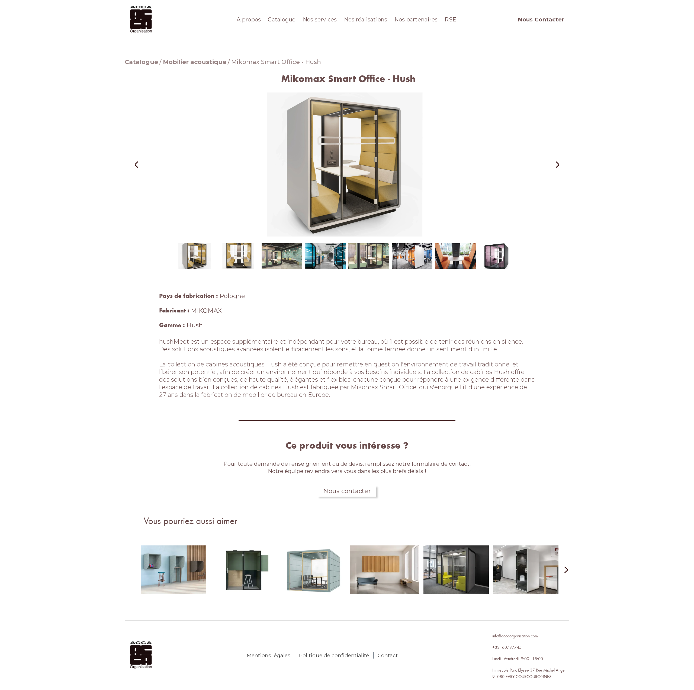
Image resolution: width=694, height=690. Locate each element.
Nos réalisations (365, 19)
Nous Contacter (541, 19)
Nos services (320, 19)
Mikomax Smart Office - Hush (276, 62)
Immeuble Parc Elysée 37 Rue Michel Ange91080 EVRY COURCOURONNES (528, 673)
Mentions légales (268, 655)
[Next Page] (562, 570)
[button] (144, 164)
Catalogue (281, 19)
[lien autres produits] (173, 574)
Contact (388, 655)
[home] (141, 19)
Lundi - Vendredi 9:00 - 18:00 (517, 658)
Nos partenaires (416, 19)
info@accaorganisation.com (515, 635)
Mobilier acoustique (194, 62)
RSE (450, 19)
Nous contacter (347, 491)
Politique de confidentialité (334, 655)
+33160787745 (507, 647)
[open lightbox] (347, 164)
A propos (249, 19)
